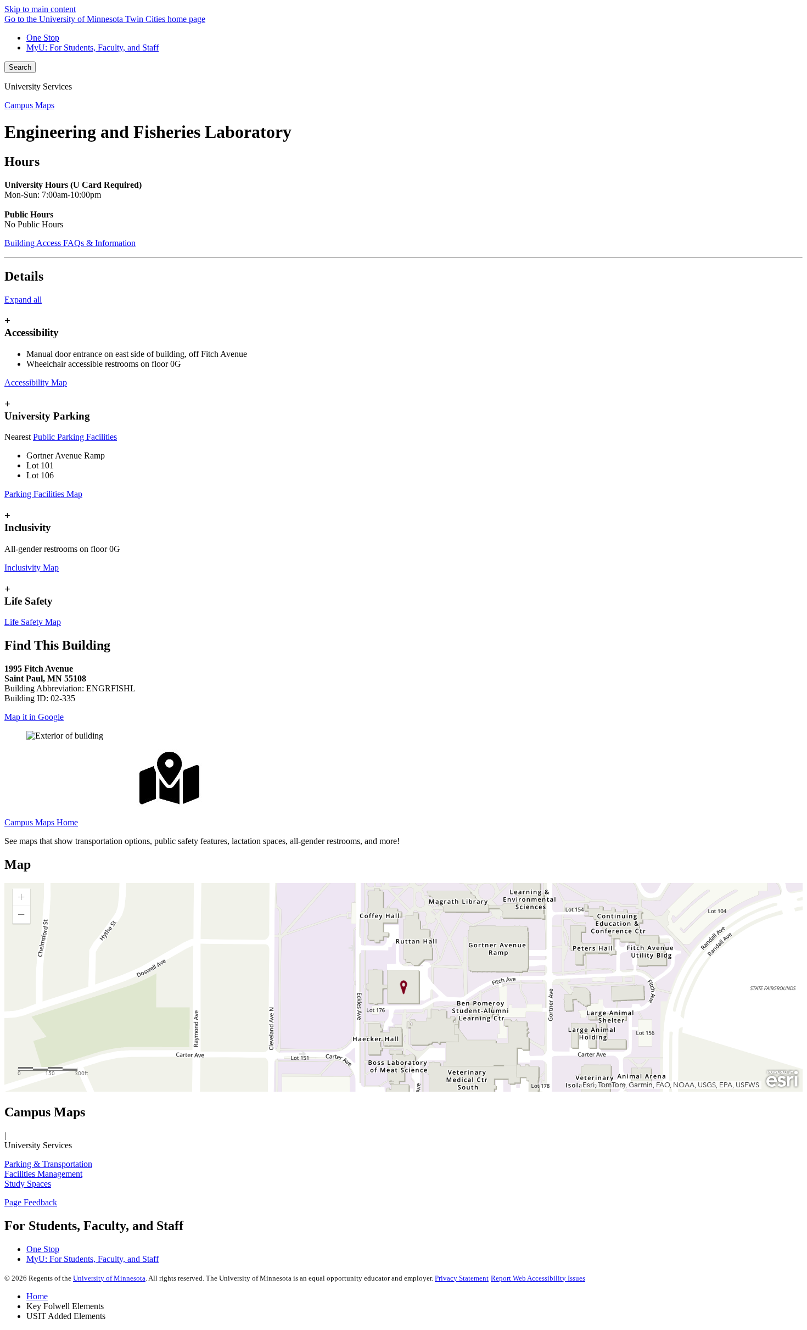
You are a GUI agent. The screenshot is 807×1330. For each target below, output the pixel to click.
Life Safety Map (32, 622)
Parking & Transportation (48, 1164)
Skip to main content (40, 9)
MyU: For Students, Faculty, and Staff (92, 47)
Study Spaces (27, 1183)
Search (20, 67)
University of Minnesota (109, 1278)
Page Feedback (30, 1202)
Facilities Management (43, 1173)
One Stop (42, 37)
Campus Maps (29, 105)
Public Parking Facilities (75, 437)
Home (37, 1296)
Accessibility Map (35, 382)
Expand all (23, 299)
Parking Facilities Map (43, 494)
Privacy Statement (462, 1278)
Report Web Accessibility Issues (538, 1278)
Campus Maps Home (41, 822)
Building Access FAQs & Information (70, 243)
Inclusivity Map (31, 567)
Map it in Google (34, 717)
